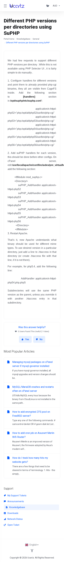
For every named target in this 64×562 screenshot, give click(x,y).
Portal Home (9, 39)
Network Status (15, 519)
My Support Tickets (16, 495)
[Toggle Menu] (4, 5)
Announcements (15, 501)
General (36, 39)
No (41, 339)
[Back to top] (32, 550)
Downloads (12, 513)
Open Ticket (13, 525)
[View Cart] (48, 6)
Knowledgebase (23, 39)
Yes (27, 339)
